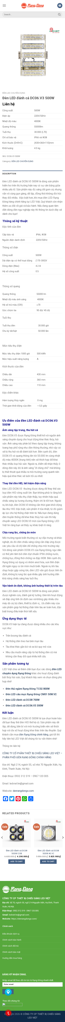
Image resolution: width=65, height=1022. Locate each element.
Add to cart (17, 861)
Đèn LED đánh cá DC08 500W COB (16, 852)
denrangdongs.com (23, 790)
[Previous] (2, 844)
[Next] (62, 844)
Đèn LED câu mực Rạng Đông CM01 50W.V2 (31, 694)
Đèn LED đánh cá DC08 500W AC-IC (48, 852)
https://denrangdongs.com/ (24, 919)
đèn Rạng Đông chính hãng (33, 734)
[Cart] (59, 5)
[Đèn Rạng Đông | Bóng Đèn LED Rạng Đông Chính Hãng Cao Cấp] (32, 5)
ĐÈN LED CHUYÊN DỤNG (13, 93)
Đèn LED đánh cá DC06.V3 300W (24, 705)
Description (9, 173)
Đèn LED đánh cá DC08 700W (23, 699)
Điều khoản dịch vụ (10, 934)
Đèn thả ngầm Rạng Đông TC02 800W (28, 688)
